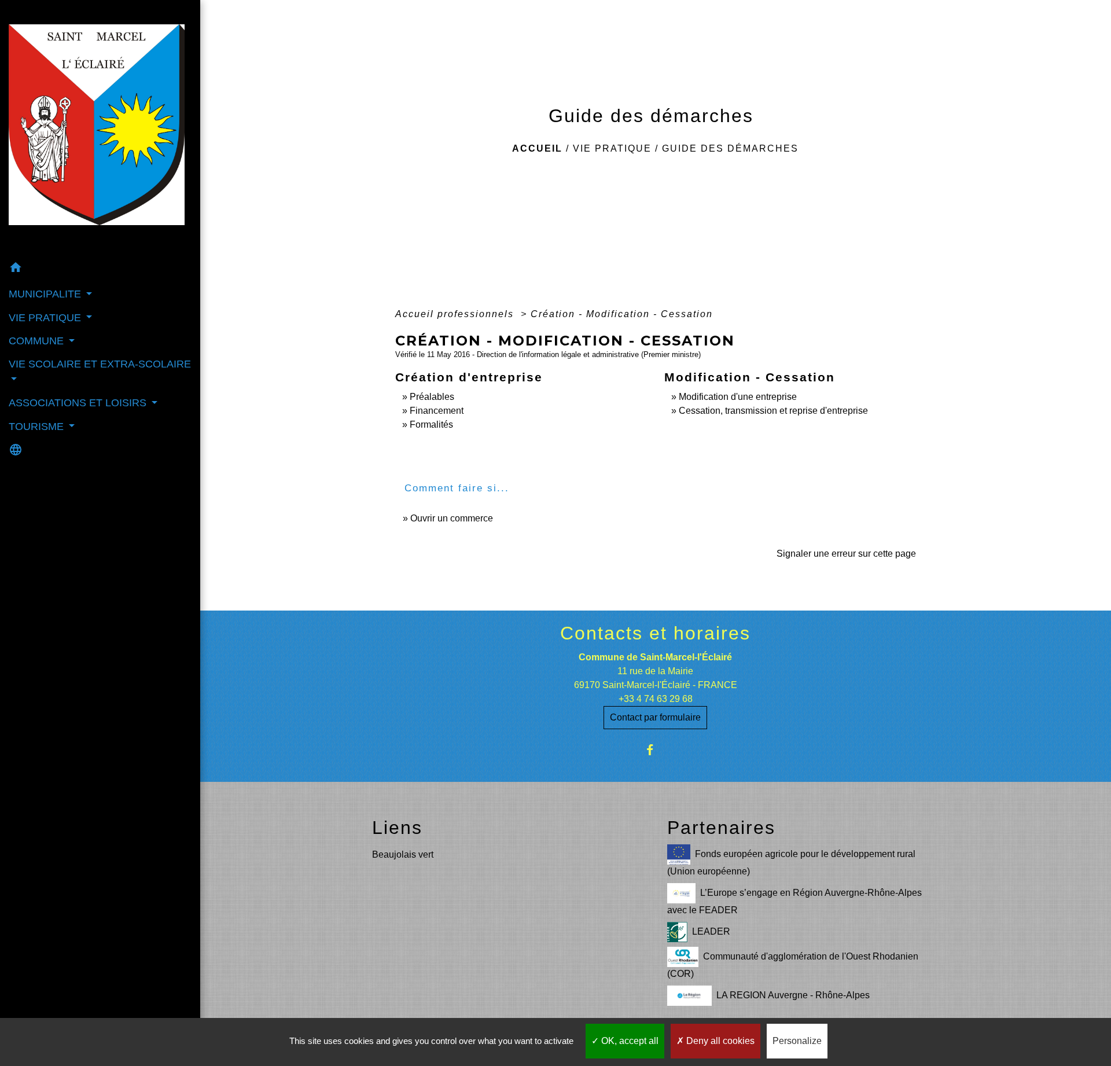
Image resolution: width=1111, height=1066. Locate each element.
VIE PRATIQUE (612, 148)
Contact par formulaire (655, 717)
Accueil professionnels (456, 314)
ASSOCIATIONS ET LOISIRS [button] (79, 403)
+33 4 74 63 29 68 (656, 699)
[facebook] (655, 750)
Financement (436, 411)
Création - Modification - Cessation (622, 314)
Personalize (797, 1041)
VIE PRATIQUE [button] (46, 318)
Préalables (432, 397)
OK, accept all (628, 1041)
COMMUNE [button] (38, 341)
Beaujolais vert (402, 854)
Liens (397, 827)
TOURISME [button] (38, 426)
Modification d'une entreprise (738, 397)
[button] (100, 269)
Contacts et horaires (655, 633)
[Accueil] (100, 128)
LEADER (711, 931)
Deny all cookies (719, 1041)
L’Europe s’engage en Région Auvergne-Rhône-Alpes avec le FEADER (794, 901)
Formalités (431, 424)
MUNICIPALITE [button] (46, 294)
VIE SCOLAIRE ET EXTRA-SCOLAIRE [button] (100, 364)
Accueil (537, 148)
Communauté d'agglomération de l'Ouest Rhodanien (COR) (792, 965)
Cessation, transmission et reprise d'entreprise (773, 411)
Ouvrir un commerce (451, 518)
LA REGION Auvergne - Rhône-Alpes (793, 995)
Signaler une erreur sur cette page (846, 553)
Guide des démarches (730, 148)
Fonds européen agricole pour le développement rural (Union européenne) (791, 862)
